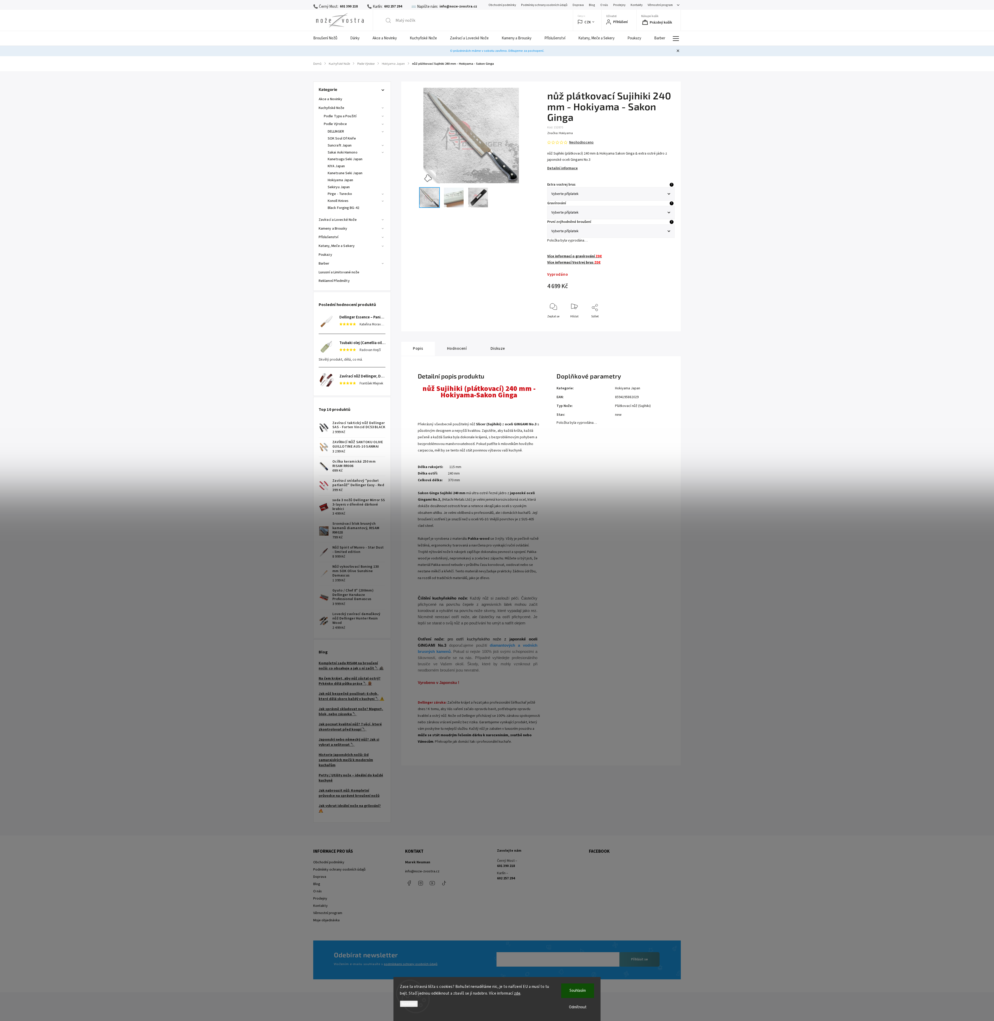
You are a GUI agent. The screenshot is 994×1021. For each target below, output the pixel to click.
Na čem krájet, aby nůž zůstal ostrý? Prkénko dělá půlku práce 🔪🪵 (350, 681)
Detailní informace (562, 168)
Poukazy (325, 254)
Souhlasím (577, 990)
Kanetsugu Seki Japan (345, 159)
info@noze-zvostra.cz (422, 871)
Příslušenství (328, 237)
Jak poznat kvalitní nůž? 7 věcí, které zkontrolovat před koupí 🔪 (350, 727)
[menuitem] (328, 38)
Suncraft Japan (340, 145)
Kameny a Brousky (333, 228)
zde (517, 993)
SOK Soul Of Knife (342, 138)
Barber (324, 263)
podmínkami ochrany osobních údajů (410, 964)
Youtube (432, 883)
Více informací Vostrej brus (574, 262)
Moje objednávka (326, 920)
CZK (587, 22)
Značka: (560, 133)
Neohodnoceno (581, 142)
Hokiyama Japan (340, 180)
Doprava (578, 5)
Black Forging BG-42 (343, 207)
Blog (592, 5)
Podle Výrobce (335, 124)
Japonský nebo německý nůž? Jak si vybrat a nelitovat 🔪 (349, 742)
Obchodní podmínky (502, 5)
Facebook (409, 883)
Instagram (421, 883)
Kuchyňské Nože (331, 108)
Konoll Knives (338, 200)
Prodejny (619, 5)
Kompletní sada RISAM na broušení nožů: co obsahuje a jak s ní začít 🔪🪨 (351, 666)
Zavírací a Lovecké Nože (338, 219)
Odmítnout (578, 1007)
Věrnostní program (660, 5)
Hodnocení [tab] (457, 348)
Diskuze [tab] (498, 348)
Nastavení (409, 1003)
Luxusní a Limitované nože (339, 272)
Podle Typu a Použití (340, 116)
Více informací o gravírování (574, 256)
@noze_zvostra (444, 883)
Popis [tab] (418, 348)
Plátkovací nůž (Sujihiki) (633, 406)
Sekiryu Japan (339, 187)
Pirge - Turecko (340, 193)
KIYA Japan (336, 166)
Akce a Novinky (330, 99)
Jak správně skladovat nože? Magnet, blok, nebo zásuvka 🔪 (351, 711)
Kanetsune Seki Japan (345, 173)
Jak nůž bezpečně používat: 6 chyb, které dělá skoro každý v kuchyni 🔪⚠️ (351, 696)
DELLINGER (336, 131)
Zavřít (666, 325)
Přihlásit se (639, 959)
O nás (604, 5)
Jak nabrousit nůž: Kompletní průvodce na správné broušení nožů (349, 793)
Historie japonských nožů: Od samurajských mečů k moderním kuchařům (346, 760)
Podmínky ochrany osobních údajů (544, 5)
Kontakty (636, 5)
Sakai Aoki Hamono (342, 152)
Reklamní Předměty (334, 280)
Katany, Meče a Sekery (337, 246)
